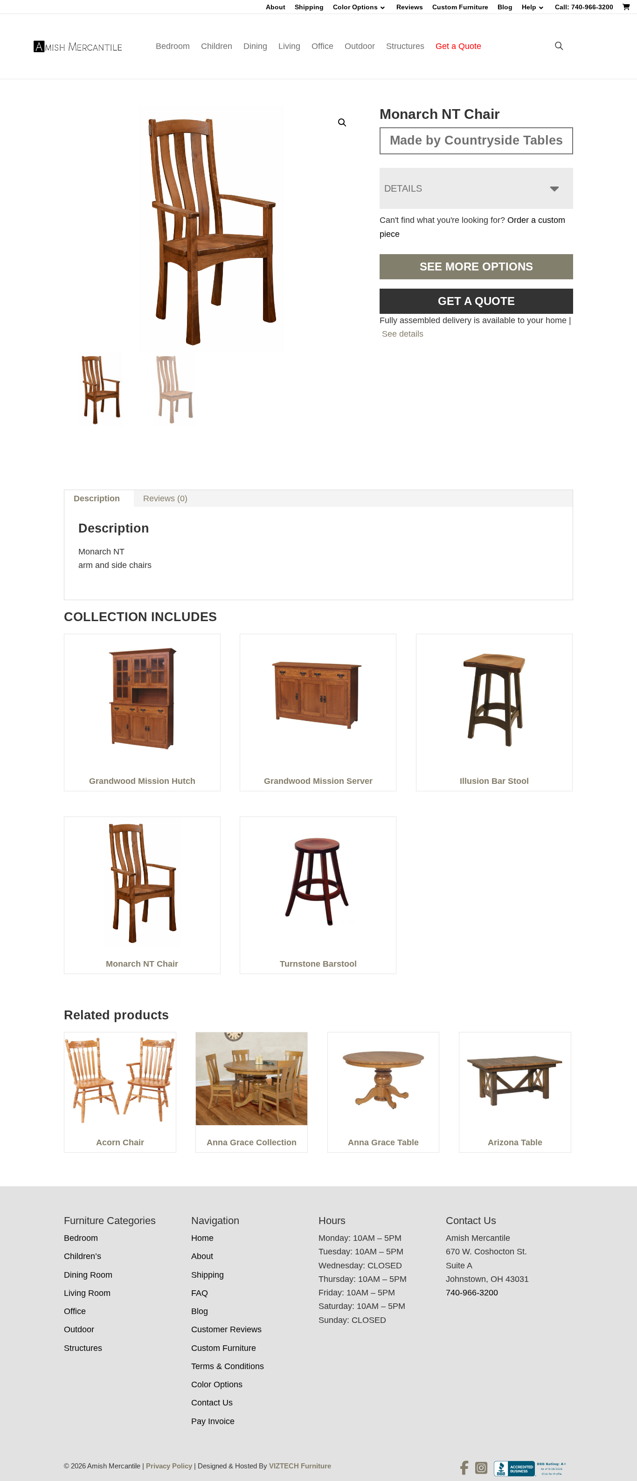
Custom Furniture (460, 7)
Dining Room (88, 1275)
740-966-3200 (472, 1292)
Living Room (87, 1293)
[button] (342, 122)
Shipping (309, 7)
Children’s (82, 1256)
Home (202, 1238)
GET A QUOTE (476, 301)
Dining (255, 46)
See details (402, 334)
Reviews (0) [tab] (165, 498)
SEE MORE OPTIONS (476, 266)
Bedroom (173, 46)
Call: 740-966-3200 (584, 7)
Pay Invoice (213, 1421)
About (275, 7)
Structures (405, 46)
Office (322, 46)
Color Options (355, 7)
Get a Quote (458, 46)
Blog (505, 7)
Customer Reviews (226, 1329)
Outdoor (360, 46)
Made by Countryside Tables (476, 140)
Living (289, 46)
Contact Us (212, 1402)
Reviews (409, 7)
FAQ (199, 1293)
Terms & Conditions (227, 1366)
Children (216, 46)
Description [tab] (97, 498)
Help (529, 7)
